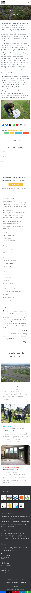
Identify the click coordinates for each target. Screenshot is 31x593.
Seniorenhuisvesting (7, 333)
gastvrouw (21, 317)
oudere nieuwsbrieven (8, 242)
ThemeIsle (21, 589)
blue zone (23, 311)
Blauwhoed (17, 311)
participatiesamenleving (15, 328)
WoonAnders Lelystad (10, 387)
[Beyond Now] (3, 2)
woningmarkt (21, 339)
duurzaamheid (6, 317)
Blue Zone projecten (8, 252)
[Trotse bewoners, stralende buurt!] (15, 455)
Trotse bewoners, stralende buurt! (14, 470)
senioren (23, 330)
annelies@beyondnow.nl (7, 572)
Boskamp (5, 255)
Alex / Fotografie (6, 513)
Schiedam (14, 331)
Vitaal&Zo (23, 336)
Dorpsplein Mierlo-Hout (9, 263)
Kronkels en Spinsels (8, 274)
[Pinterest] (15, 592)
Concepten (7, 582)
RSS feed (12, 550)
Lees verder (6, 399)
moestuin (12, 325)
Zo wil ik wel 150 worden (9, 303)
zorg (24, 342)
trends (12, 336)
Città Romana (6, 257)
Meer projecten (7, 277)
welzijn (6, 339)
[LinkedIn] (22, 592)
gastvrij (15, 317)
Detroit (4, 315)
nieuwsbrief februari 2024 (9, 240)
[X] (9, 592)
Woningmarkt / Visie (8, 300)
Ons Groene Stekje (8, 283)
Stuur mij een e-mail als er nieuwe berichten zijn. (14, 180)
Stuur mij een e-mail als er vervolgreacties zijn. (14, 177)
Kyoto (4, 325)
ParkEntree (6, 286)
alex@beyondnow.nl (6, 565)
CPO (25, 313)
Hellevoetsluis (17, 319)
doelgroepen (9, 315)
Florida (11, 317)
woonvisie (12, 341)
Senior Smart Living (19, 334)
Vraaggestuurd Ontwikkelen (16, 130)
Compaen (21, 313)
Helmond (24, 319)
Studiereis (5, 336)
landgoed (8, 325)
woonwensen (18, 342)
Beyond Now (8, 311)
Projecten (22, 579)
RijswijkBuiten (7, 331)
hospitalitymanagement (11, 323)
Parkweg (6, 328)
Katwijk (24, 323)
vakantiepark (17, 336)
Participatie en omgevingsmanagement (13, 288)
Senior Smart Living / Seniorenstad (12, 291)
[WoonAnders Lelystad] (15, 372)
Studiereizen (6, 294)
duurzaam (25, 315)
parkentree (20, 326)
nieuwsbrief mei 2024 (8, 238)
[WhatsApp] (28, 592)
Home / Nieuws (9, 579)
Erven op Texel (7, 266)
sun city (9, 336)
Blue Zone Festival (8, 249)
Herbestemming (8, 321)
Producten (15, 582)
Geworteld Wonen (7, 269)
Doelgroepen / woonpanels (10, 260)
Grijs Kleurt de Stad (8, 272)
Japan (20, 323)
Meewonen (6, 280)
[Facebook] (3, 592)
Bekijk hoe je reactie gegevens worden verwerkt (13, 190)
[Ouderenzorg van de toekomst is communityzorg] (15, 413)
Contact (15, 586)
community (14, 314)
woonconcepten (6, 341)
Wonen (12, 338)
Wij (16, 579)
